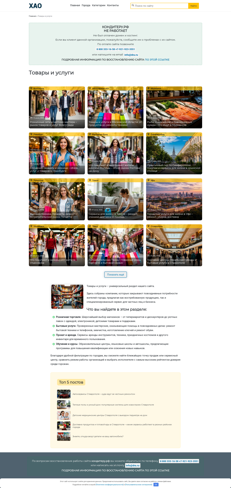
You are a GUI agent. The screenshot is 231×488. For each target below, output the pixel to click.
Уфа (152, 180)
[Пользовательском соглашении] (138, 485)
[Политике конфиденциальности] (109, 485)
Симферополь (157, 134)
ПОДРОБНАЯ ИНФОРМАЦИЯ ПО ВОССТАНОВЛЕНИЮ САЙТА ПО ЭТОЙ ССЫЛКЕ (116, 470)
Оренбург (38, 134)
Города (86, 5)
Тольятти (38, 180)
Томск (95, 180)
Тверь (95, 226)
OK (156, 485)
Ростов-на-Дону (100, 134)
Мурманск (155, 88)
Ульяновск (38, 226)
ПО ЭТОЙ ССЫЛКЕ (157, 59)
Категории (98, 5)
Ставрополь (156, 226)
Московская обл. (100, 88)
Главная (75, 5)
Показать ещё (115, 274)
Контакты (113, 5)
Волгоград (38, 88)
